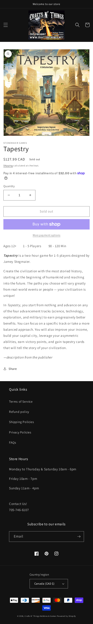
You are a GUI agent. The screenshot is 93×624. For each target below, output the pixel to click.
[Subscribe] (79, 536)
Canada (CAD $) (44, 584)
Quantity (9, 186)
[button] (6, 25)
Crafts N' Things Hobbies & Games (41, 616)
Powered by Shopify (66, 616)
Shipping (8, 165)
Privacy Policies (20, 432)
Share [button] (13, 369)
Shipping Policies (21, 422)
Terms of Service (21, 401)
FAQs (12, 442)
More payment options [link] (46, 235)
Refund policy (19, 412)
